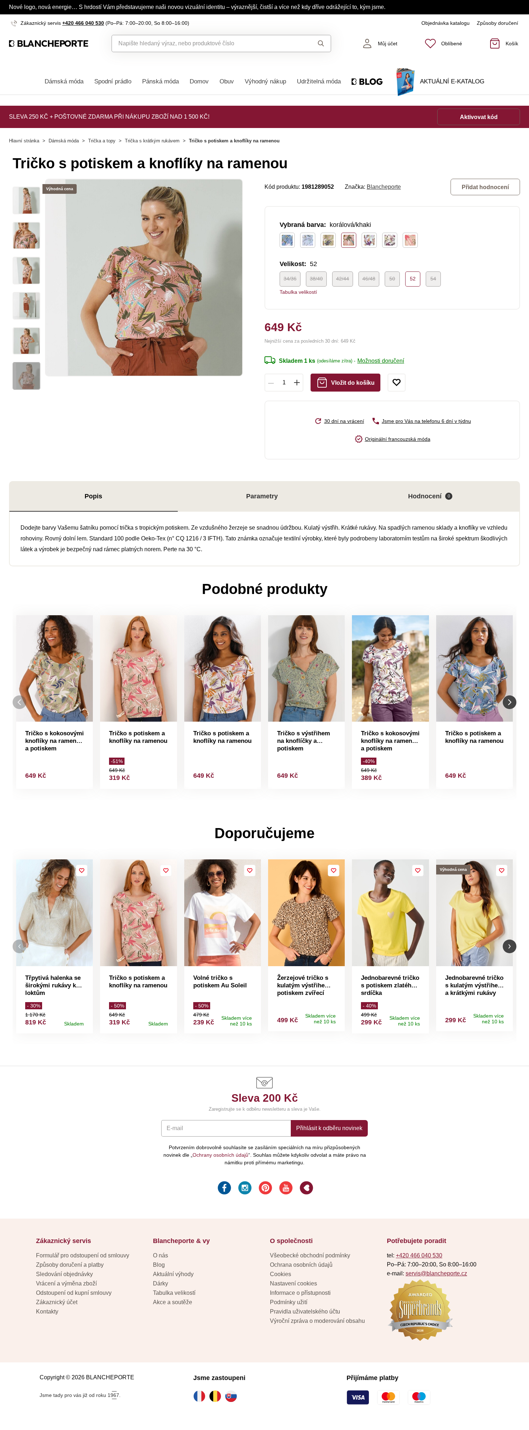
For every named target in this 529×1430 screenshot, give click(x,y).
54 (433, 279)
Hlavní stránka (24, 140)
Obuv (227, 81)
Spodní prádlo (112, 81)
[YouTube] (285, 1189)
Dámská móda (64, 81)
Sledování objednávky (64, 1274)
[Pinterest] (264, 1189)
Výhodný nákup (265, 81)
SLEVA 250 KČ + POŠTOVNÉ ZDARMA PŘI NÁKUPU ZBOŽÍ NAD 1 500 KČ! (109, 117)
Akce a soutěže (172, 1302)
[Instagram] (244, 1189)
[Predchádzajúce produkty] (19, 702)
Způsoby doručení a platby (70, 1265)
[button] (19, 946)
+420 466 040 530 (83, 23)
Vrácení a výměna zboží (66, 1283)
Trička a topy (102, 140)
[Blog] (305, 1189)
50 (392, 279)
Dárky (160, 1283)
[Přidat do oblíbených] (397, 383)
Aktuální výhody (173, 1274)
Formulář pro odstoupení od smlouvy (82, 1255)
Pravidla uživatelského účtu (305, 1311)
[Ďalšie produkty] (509, 702)
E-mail (175, 1128)
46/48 (368, 279)
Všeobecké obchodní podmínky (310, 1255)
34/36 (290, 279)
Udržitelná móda (319, 81)
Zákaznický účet (56, 1302)
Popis (93, 496)
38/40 (316, 279)
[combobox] (205, 43)
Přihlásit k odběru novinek (329, 1128)
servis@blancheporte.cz (436, 1273)
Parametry (262, 496)
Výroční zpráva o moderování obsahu (317, 1321)
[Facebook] (223, 1189)
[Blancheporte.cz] (48, 43)
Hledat (314, 43)
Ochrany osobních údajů (220, 1155)
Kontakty (47, 1311)
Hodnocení (429, 496)
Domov (199, 81)
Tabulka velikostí (298, 292)
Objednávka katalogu (445, 23)
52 (413, 279)
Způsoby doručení (497, 23)
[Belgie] (217, 1396)
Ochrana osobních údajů (301, 1265)
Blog (159, 1265)
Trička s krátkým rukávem (152, 140)
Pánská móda (160, 81)
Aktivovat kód (479, 117)
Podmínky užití (288, 1302)
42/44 (342, 279)
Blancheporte (384, 187)
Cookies (280, 1274)
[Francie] (201, 1396)
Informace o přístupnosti (300, 1293)
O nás (160, 1255)
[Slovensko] (233, 1396)
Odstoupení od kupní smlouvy (74, 1293)
